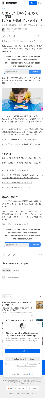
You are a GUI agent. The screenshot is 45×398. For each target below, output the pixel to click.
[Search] (41, 296)
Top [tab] (4, 296)
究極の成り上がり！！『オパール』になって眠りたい (17, 303)
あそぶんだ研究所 (18, 119)
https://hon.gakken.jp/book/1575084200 (21, 144)
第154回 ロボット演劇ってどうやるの (17, 182)
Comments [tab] (6, 270)
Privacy (38, 381)
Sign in (40, 3)
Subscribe (33, 3)
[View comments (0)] (9, 36)
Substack (12, 394)
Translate (6, 9)
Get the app (33, 388)
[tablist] (11, 270)
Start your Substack (17, 388)
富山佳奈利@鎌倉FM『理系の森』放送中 (17, 29)
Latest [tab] (9, 296)
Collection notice (25, 383)
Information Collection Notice (26, 366)
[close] (39, 324)
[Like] (4, 36)
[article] (22, 308)
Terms (16, 383)
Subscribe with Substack (24, 359)
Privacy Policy (22, 368)
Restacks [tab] (15, 270)
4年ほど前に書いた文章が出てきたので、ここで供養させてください (17, 309)
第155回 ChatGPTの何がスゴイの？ (16, 187)
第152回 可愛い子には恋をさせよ (15, 170)
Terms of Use (33, 364)
